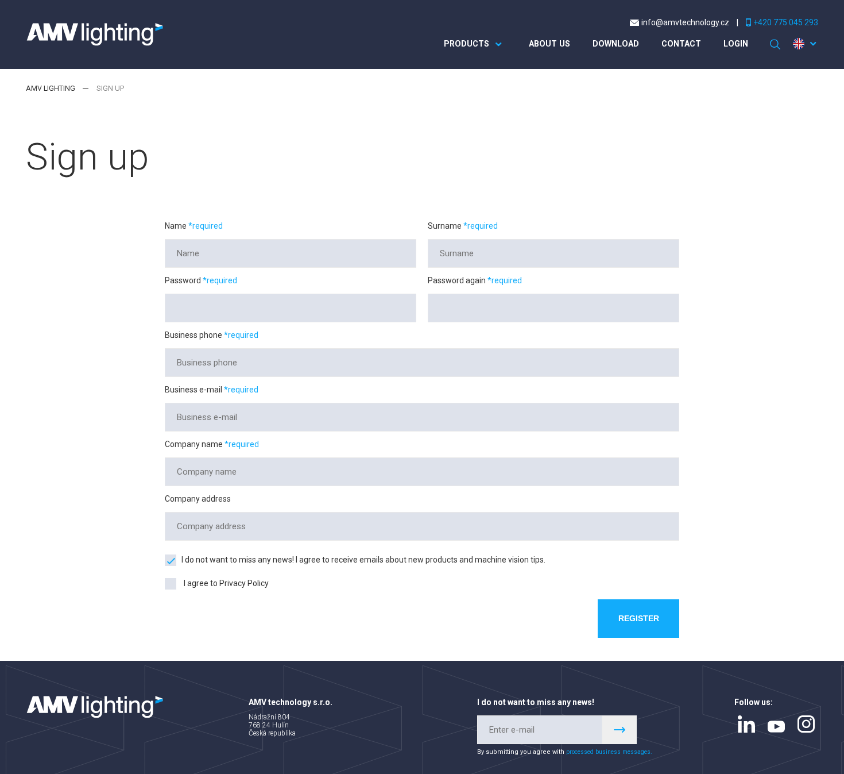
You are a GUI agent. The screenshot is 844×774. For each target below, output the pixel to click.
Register (636, 619)
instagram (806, 725)
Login (734, 44)
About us (537, 44)
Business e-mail (194, 389)
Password (184, 280)
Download (607, 44)
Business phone (194, 335)
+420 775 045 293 (785, 22)
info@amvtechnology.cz (685, 22)
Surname (445, 225)
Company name (194, 444)
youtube (776, 728)
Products (451, 44)
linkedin (746, 725)
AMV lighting (51, 88)
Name (176, 225)
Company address (198, 498)
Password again (457, 280)
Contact (676, 44)
